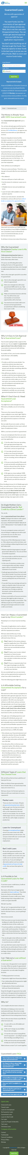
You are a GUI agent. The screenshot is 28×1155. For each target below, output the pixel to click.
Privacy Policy (5, 1139)
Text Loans (4, 1124)
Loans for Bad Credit (7, 1117)
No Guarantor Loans (7, 1112)
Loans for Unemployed (7, 1109)
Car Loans (4, 1119)
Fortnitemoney (13, 1147)
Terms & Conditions (7, 1137)
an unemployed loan (14, 830)
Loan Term (5, 68)
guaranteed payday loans (12, 805)
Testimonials (4, 1135)
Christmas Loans (6, 1126)
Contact (3, 1132)
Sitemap (3, 1142)
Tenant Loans (5, 1107)
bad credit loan (14, 892)
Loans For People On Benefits (10, 1122)
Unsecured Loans (6, 1105)
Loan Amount (6, 62)
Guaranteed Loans (6, 1114)
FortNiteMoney (12, 130)
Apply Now (14, 76)
